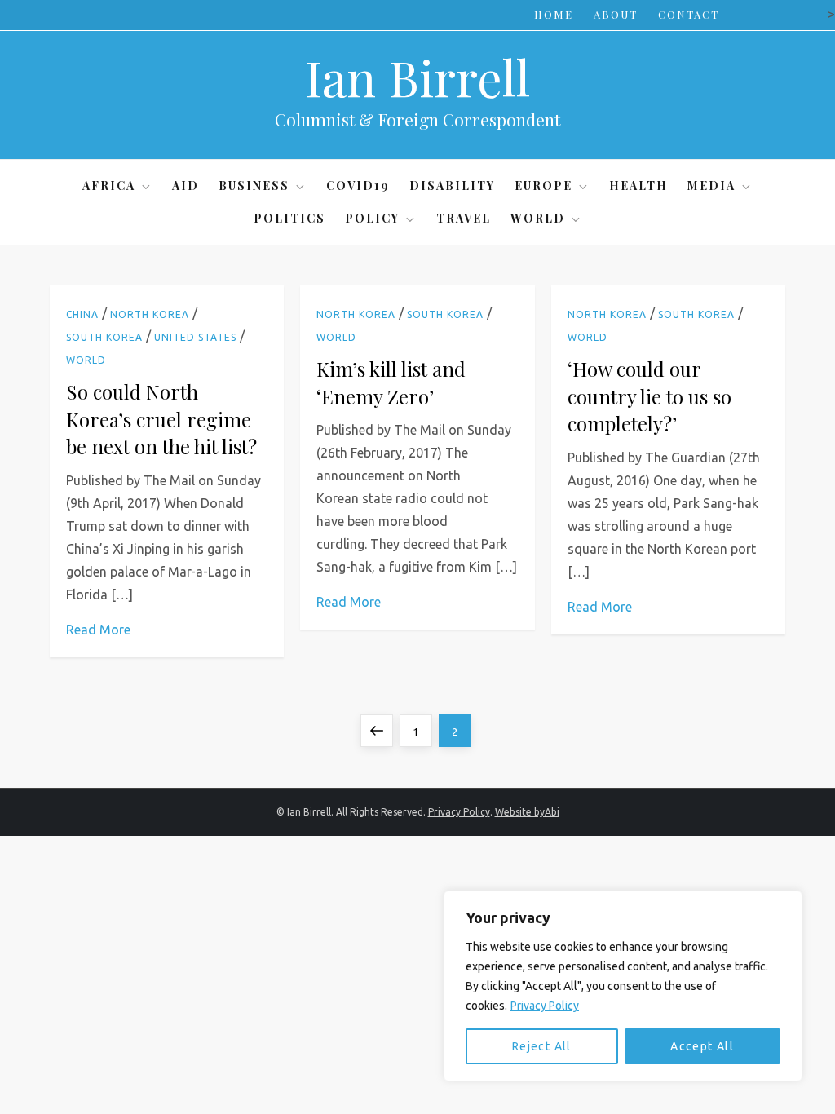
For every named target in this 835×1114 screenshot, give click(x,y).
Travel (463, 218)
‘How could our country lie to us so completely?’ (649, 396)
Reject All (542, 1046)
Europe (543, 185)
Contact (688, 14)
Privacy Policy (544, 1005)
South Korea (104, 337)
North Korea (149, 314)
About (616, 14)
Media (711, 185)
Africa (108, 185)
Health (638, 185)
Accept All (702, 1046)
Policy (372, 218)
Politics (289, 218)
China (82, 314)
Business (254, 185)
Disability (452, 185)
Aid (185, 185)
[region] (623, 986)
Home (553, 14)
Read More (98, 629)
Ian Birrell (417, 76)
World (537, 218)
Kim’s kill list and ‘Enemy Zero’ (391, 382)
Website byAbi (527, 812)
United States (195, 337)
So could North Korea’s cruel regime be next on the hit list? (161, 418)
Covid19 (358, 185)
